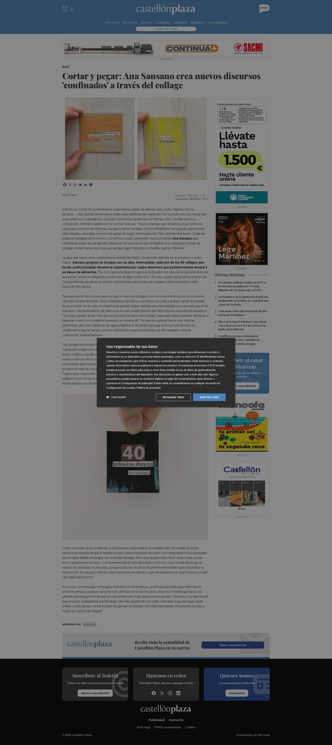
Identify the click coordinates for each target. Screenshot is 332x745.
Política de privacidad (148, 387)
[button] (116, 397)
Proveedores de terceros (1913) (197, 365)
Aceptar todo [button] (209, 397)
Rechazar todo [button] (173, 397)
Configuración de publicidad (137, 383)
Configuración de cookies (120, 387)
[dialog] (166, 372)
